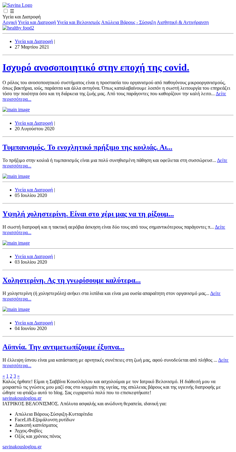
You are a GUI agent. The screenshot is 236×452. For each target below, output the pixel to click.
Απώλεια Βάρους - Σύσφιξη (128, 22)
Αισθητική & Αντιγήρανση (183, 22)
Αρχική (9, 22)
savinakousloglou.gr (21, 398)
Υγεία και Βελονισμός (78, 22)
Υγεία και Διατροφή (37, 22)
